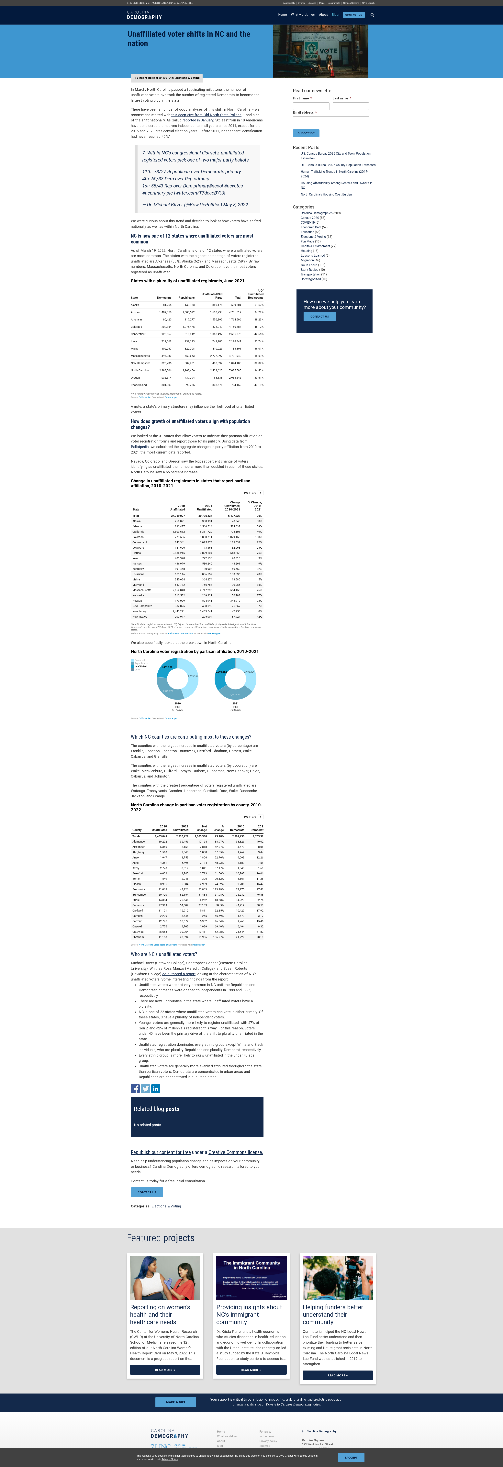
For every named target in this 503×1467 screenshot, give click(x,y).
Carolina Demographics (317, 213)
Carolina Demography (321, 1431)
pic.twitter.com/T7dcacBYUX (196, 193)
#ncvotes (233, 186)
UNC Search (368, 3)
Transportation (310, 274)
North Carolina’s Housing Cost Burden (326, 194)
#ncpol (216, 186)
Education (307, 232)
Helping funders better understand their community (333, 1314)
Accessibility (289, 3)
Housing (306, 251)
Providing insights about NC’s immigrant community (249, 1314)
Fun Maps (307, 241)
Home (282, 15)
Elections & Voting (187, 78)
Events (301, 3)
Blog (335, 15)
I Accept (351, 1457)
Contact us (353, 15)
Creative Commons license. (235, 1152)
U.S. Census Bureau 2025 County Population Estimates (338, 165)
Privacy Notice (170, 1459)
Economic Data (311, 227)
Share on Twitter (145, 1088)
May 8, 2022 (235, 204)
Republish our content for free (161, 1152)
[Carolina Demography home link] (144, 22)
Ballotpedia (140, 447)
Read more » (165, 1370)
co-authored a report (179, 974)
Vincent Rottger (147, 78)
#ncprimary (153, 193)
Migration (307, 260)
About (323, 15)
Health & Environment (315, 246)
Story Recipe (310, 270)
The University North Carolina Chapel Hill (160, 3)
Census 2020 (310, 218)
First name (302, 98)
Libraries (312, 3)
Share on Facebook (135, 1088)
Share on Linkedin (155, 1088)
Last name (342, 98)
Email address (305, 112)
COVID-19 (308, 222)
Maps (322, 3)
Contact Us (147, 1192)
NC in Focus (309, 265)
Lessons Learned (313, 255)
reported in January (198, 120)
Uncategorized (311, 279)
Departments (334, 3)
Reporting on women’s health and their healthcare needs (160, 1314)
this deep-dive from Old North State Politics (206, 115)
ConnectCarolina (351, 3)
